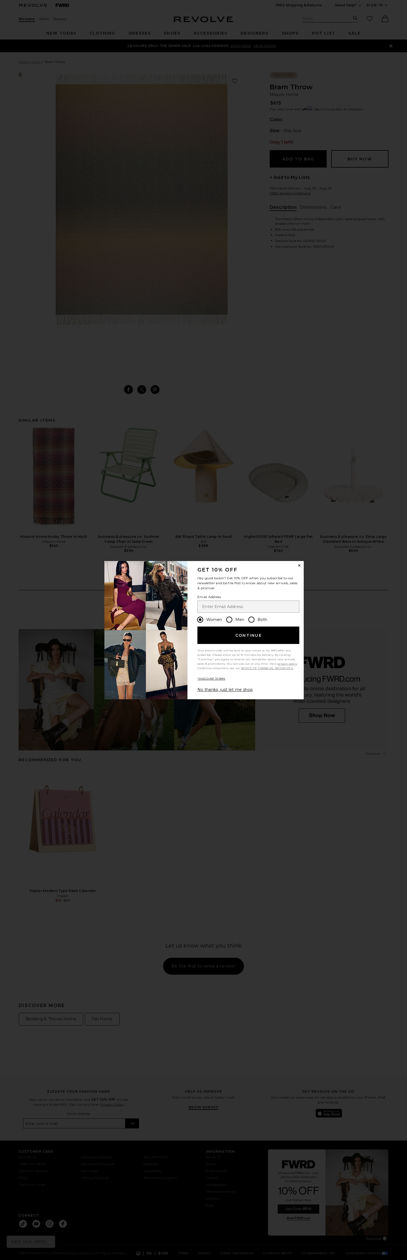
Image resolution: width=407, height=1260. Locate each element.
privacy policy (287, 664)
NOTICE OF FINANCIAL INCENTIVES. (267, 668)
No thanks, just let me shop (225, 689)
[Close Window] (299, 565)
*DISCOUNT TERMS (211, 678)
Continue (248, 635)
